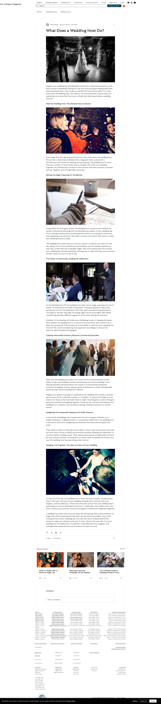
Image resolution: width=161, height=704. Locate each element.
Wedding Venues (66, 12)
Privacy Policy (71, 701)
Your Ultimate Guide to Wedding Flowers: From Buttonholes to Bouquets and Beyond (110, 571)
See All (122, 548)
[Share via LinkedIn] (56, 532)
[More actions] (114, 25)
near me (76, 617)
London (76, 618)
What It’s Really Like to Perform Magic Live (48, 571)
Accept (153, 701)
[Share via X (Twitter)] (51, 532)
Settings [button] (135, 701)
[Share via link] (60, 532)
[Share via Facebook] (47, 532)
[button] (124, 5)
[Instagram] (131, 2)
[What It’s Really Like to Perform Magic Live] (50, 559)
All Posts (39, 12)
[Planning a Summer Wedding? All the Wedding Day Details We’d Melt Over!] (80, 559)
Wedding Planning (51, 12)
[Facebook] (128, 2)
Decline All (144, 701)
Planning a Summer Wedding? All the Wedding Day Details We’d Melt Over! (80, 571)
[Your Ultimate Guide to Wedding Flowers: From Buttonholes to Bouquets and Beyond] (110, 559)
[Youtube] (135, 2)
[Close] (159, 701)
